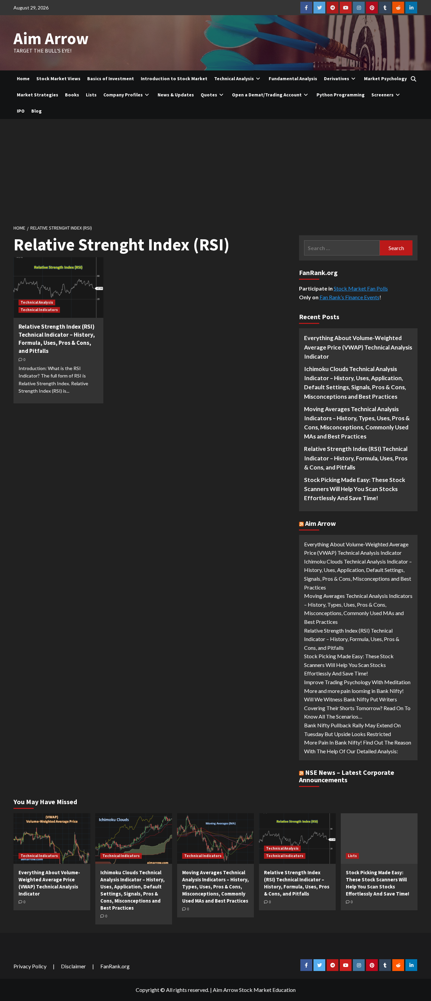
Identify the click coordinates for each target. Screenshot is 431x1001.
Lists (91, 95)
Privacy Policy (29, 966)
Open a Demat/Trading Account (267, 95)
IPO (21, 111)
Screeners (382, 95)
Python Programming (341, 95)
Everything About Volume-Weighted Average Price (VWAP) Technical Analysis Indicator (358, 347)
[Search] (413, 78)
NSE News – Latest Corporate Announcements (346, 776)
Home (23, 78)
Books (72, 95)
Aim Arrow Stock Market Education (254, 990)
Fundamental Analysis (293, 78)
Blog (36, 111)
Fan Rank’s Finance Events (349, 297)
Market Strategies (37, 95)
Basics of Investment (110, 78)
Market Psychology (385, 78)
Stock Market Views (58, 78)
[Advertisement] (215, 169)
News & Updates (176, 95)
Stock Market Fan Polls (361, 288)
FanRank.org (115, 966)
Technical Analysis (234, 78)
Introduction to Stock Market (174, 78)
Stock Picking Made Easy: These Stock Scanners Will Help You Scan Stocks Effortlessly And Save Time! (354, 489)
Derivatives (336, 78)
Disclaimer (73, 966)
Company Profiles (123, 95)
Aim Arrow (51, 38)
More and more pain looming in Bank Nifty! (354, 691)
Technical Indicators (39, 309)
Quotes (209, 95)
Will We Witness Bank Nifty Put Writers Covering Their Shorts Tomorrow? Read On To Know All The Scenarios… (357, 708)
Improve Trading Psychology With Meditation (357, 682)
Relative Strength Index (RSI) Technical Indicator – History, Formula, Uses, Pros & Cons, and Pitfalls (57, 338)
